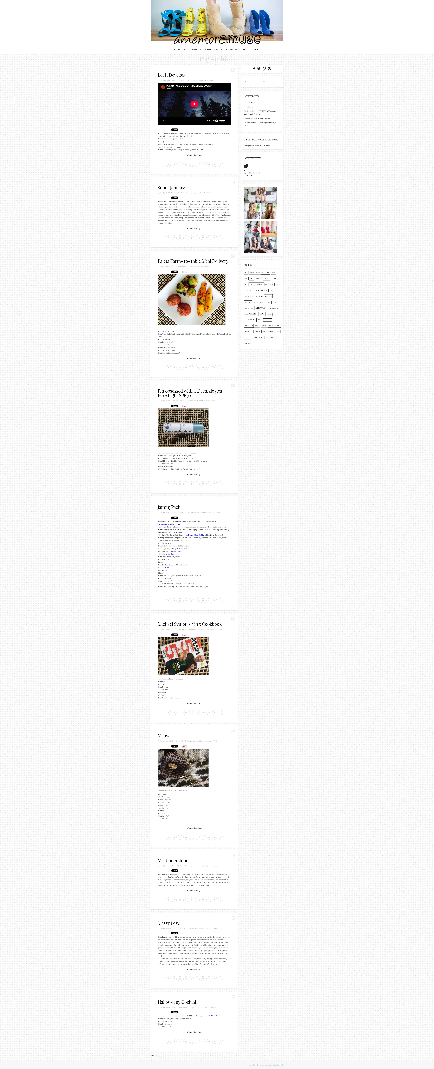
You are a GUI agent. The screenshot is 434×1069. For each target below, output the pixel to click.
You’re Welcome (239, 49)
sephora (257, 331)
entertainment (203, 1007)
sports (278, 331)
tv (266, 337)
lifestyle (207, 266)
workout (272, 337)
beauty (191, 266)
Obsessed (197, 49)
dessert (274, 278)
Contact (255, 49)
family (277, 284)
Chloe (188, 741)
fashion (199, 512)
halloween (213, 1007)
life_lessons (209, 866)
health (193, 193)
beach (258, 272)
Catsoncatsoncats (164, 524)
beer (189, 80)
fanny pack (194, 512)
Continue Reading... (194, 155)
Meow (163, 736)
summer (254, 337)
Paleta (164, 331)
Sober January (171, 187)
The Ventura (178, 551)
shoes (263, 331)
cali (251, 278)
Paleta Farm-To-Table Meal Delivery (193, 261)
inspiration (194, 80)
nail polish (267, 320)
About (186, 49)
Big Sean (191, 928)
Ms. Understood (173, 860)
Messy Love (169, 923)
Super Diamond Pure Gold (193, 535)
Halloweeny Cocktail (177, 1002)
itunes (275, 302)
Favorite (257, 173)
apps (246, 272)
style (247, 337)
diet (246, 284)
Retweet (251, 173)
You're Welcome (181, 266)
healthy (198, 193)
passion (257, 325)
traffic (261, 337)
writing (248, 343)
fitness (256, 290)
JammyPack (169, 507)
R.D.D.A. (209, 49)
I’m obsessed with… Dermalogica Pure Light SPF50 (190, 393)
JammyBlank (170, 554)
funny (271, 290)
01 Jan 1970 (248, 176)
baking (252, 272)
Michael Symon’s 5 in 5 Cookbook (190, 624)
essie (266, 284)
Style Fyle (221, 49)
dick (190, 193)
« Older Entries (156, 1056)
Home (177, 49)
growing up (191, 866)
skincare (270, 331)
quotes (264, 325)
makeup (269, 314)
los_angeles (200, 80)
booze (192, 1007)
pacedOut (176, 524)
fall (208, 1007)
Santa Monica (249, 331)
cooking (192, 629)
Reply (245, 173)
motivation (210, 80)
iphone (269, 302)
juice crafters (249, 308)
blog (246, 278)
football (264, 290)
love (205, 80)
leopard (198, 741)
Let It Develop (171, 75)
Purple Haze (166, 568)
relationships (274, 326)
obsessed (209, 741)
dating (196, 928)
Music (259, 320)
